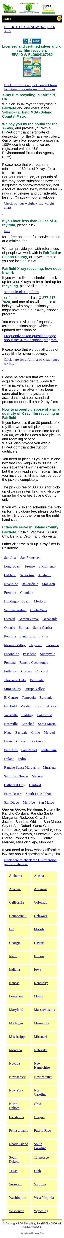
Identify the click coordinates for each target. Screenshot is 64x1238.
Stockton (48, 584)
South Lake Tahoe (39, 794)
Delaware (41, 916)
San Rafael (29, 750)
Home (7, 18)
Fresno (30, 566)
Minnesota (41, 1023)
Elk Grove (35, 741)
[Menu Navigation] (59, 19)
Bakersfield (30, 584)
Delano (9, 759)
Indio (22, 759)
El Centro (11, 697)
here (7, 231)
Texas (13, 1171)
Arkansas (40, 889)
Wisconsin (16, 1211)
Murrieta (49, 767)
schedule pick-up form (21, 292)
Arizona (15, 889)
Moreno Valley (15, 645)
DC (11, 929)
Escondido (11, 654)
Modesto (40, 601)
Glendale (26, 592)
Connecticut (17, 916)
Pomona (10, 636)
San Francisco (30, 557)
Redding (27, 715)
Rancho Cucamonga (33, 662)
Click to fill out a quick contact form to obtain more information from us (30, 87)
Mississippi (17, 1036)
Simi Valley (12, 689)
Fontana (10, 662)
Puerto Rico (42, 1130)
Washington (17, 1197)
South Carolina (40, 1146)
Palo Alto (11, 750)
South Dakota (14, 1159)
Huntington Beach (17, 601)
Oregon (39, 1117)
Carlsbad (28, 724)
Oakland (10, 575)
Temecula (29, 697)
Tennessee (41, 1157)
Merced (49, 732)
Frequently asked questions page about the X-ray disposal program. (31, 338)
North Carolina (40, 1092)
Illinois (39, 956)
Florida (39, 929)
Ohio (37, 1104)
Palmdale (37, 680)
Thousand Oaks (15, 680)
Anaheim (44, 575)
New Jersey (17, 1077)
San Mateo (46, 802)
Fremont (10, 592)
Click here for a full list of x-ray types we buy (31, 361)
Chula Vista (38, 610)
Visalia (25, 706)
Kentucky (41, 983)
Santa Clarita (42, 627)
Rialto (38, 706)
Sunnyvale (47, 654)
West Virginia (44, 1197)
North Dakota (14, 1106)
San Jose (10, 557)
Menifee (29, 802)
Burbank (45, 697)
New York (16, 1090)
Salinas (24, 627)
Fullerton (10, 671)
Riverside (11, 584)
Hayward (35, 645)
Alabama (15, 876)
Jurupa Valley (35, 689)
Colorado (40, 902)
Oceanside (49, 619)
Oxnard (9, 619)
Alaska (39, 876)
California (16, 902)
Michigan (16, 1023)
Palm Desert (13, 794)
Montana (15, 1050)
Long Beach (12, 566)
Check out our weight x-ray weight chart (29, 205)
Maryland (16, 1010)
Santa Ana (27, 575)
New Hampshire (42, 1065)
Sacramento (47, 566)
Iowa (37, 969)
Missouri (40, 1036)
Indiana (14, 969)
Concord (41, 671)
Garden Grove (28, 619)
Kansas (14, 983)
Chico (20, 741)
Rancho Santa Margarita (21, 767)
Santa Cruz (49, 750)
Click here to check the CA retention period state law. (30, 862)
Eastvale (21, 732)
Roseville (11, 724)
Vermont (15, 1184)
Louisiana (16, 996)
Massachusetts (44, 1010)
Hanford (35, 785)
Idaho (13, 956)
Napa (8, 732)
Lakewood (44, 715)
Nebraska (40, 1050)
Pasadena (29, 654)
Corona (26, 671)
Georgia (15, 943)
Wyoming (41, 1211)
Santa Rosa (28, 636)
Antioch (52, 706)
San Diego (11, 802)
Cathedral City (14, 785)
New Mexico (43, 1077)
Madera (37, 776)
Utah (37, 1171)
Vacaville (11, 715)
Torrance (52, 645)
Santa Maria (47, 724)
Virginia (40, 1184)
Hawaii (39, 943)
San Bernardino (15, 610)
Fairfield (10, 706)
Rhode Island (18, 1144)
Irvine (43, 636)
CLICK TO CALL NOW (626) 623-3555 (29, 29)
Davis (8, 741)
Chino (35, 732)
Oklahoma (16, 1117)
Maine (38, 996)
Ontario (9, 627)
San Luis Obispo (16, 776)
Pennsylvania (18, 1130)
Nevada (14, 1063)
